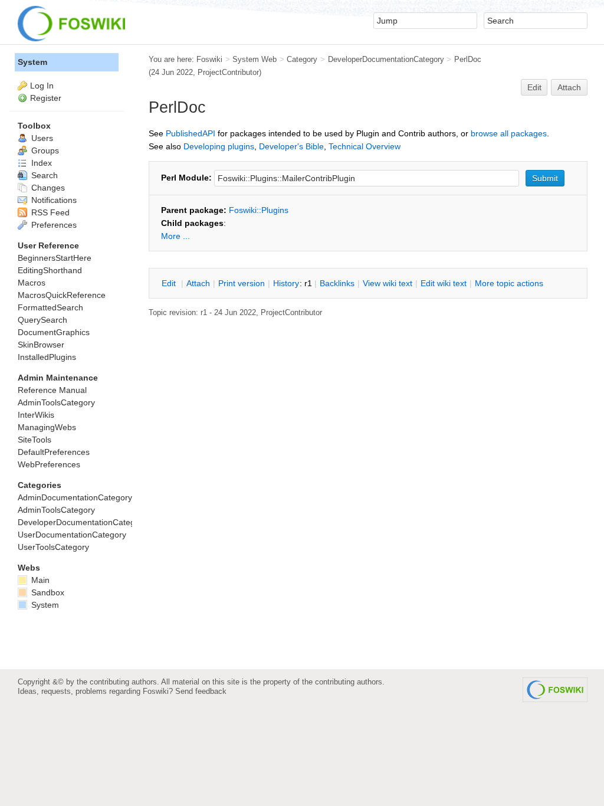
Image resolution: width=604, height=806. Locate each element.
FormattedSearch (50, 307)
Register (45, 98)
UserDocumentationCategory (72, 534)
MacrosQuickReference (62, 295)
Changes (47, 187)
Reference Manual (52, 390)
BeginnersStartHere (54, 258)
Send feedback (200, 691)
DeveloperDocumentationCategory (386, 59)
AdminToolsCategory (56, 402)
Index (40, 163)
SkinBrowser (41, 344)
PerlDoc (467, 59)
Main (39, 580)
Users (41, 138)
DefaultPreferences (54, 452)
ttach (198, 283)
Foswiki (209, 59)
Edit (534, 87)
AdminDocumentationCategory (75, 497)
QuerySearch (42, 320)
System (32, 62)
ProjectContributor (228, 72)
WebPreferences (49, 464)
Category (302, 59)
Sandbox (46, 592)
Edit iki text (444, 283)
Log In (42, 85)
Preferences (53, 225)
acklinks (337, 283)
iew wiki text (387, 283)
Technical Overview (365, 146)
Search (43, 175)
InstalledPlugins (47, 357)
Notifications (53, 200)
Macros (31, 282)
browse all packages (509, 133)
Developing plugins (218, 146)
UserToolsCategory (53, 547)
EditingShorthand (50, 270)
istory (286, 283)
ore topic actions (509, 283)
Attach (569, 87)
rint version (241, 283)
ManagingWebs (47, 427)
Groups (44, 150)
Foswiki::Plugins (258, 210)
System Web (254, 59)
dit (170, 283)
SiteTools (34, 439)
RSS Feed (49, 212)
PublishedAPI (190, 133)
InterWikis (36, 415)
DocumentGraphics (54, 332)
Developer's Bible (291, 146)
